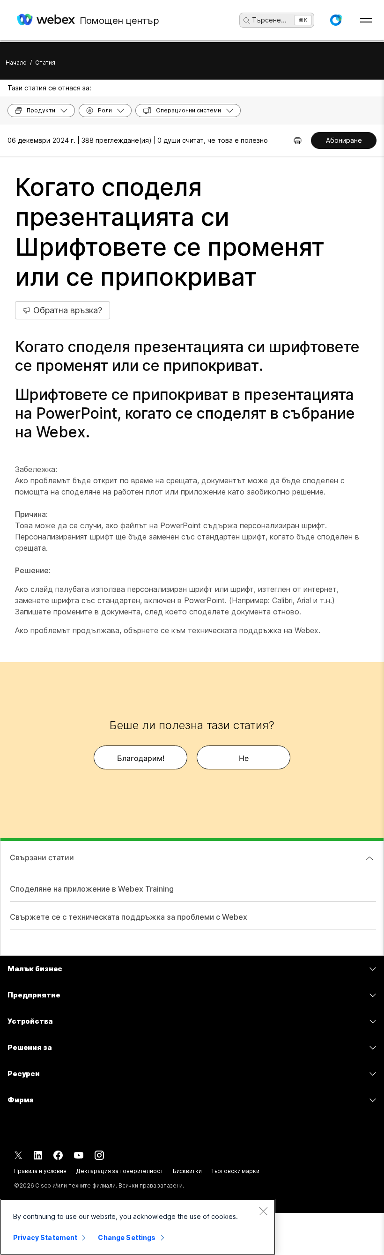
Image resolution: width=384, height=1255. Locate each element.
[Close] (263, 1211)
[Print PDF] (297, 140)
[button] (336, 20)
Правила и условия (40, 1170)
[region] (137, 1227)
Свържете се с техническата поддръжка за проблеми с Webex (128, 917)
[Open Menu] (366, 20)
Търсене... (269, 20)
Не (244, 758)
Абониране (344, 140)
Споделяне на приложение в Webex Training (92, 888)
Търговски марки (235, 1170)
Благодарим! (140, 758)
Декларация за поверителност (119, 1170)
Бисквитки (187, 1170)
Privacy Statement (45, 1237)
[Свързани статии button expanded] (369, 858)
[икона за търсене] (247, 20)
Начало (16, 62)
